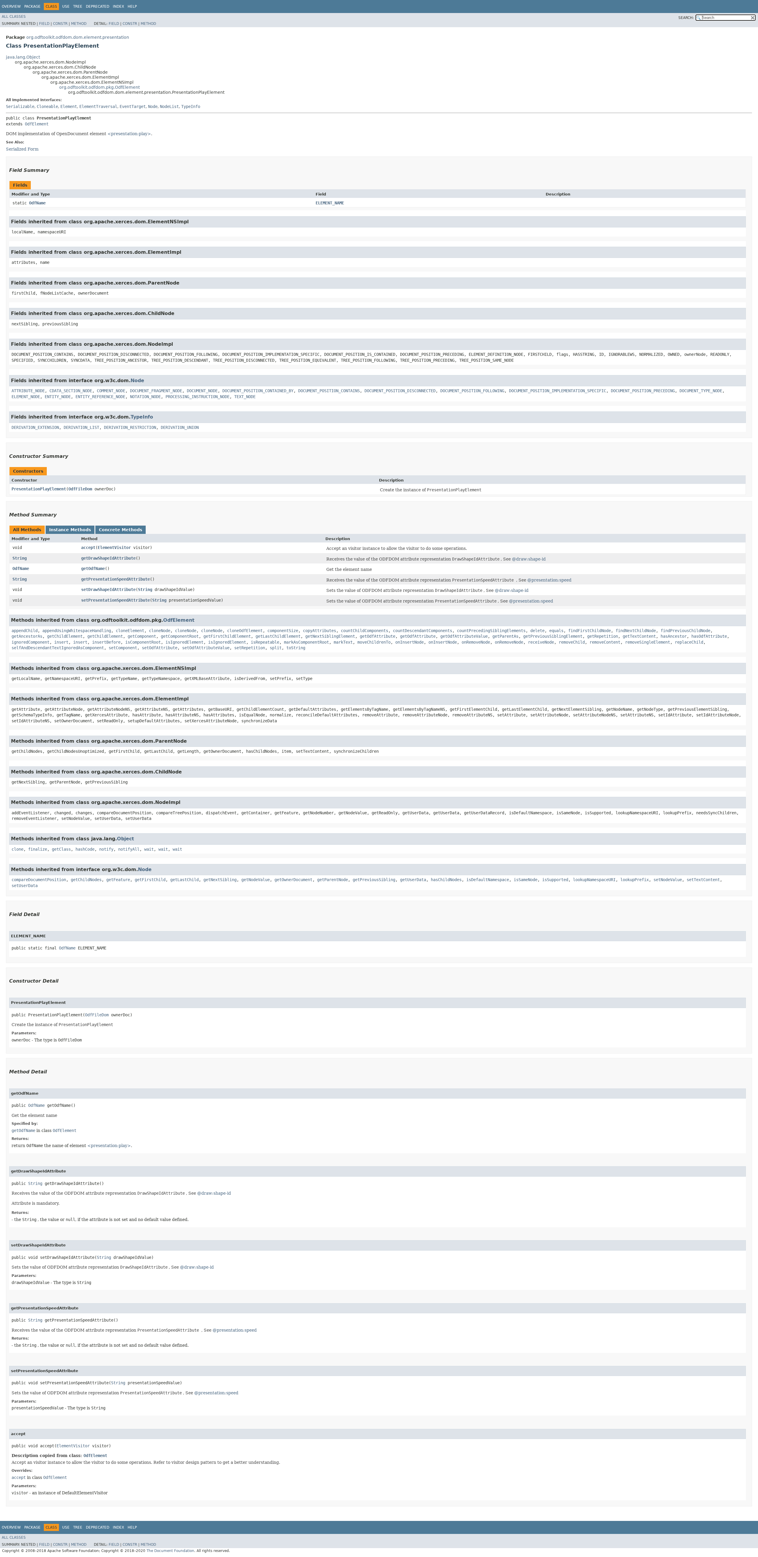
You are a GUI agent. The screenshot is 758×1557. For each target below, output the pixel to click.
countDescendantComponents (422, 630)
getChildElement (65, 636)
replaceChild (689, 642)
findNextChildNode (636, 630)
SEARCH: (686, 18)
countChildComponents (364, 630)
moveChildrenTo (374, 642)
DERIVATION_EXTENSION (35, 427)
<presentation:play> (129, 133)
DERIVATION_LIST (81, 427)
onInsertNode (409, 642)
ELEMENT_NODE (26, 396)
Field (44, 24)
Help (132, 6)
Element (68, 106)
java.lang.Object (23, 57)
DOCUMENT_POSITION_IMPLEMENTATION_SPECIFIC (557, 390)
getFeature (118, 879)
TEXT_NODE (245, 396)
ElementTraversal (98, 106)
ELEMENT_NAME (330, 203)
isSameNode (525, 879)
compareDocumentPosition (39, 879)
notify (106, 849)
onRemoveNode (476, 642)
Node (153, 106)
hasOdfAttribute (709, 636)
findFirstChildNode (589, 630)
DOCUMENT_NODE (202, 390)
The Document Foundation (170, 1551)
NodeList (169, 106)
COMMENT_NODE (111, 390)
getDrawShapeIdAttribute (108, 558)
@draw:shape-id (529, 559)
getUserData (413, 879)
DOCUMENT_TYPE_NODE (701, 390)
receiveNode (541, 642)
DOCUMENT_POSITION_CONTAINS (329, 390)
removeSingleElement (647, 642)
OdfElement (37, 124)
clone (17, 849)
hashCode (85, 849)
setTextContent (703, 879)
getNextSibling (220, 879)
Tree (77, 6)
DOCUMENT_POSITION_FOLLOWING (472, 390)
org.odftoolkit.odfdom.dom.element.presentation (77, 37)
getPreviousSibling (374, 879)
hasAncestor (674, 636)
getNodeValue (255, 879)
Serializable (20, 106)
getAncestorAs (27, 636)
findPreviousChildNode (685, 630)
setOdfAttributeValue (205, 647)
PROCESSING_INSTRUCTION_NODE (197, 396)
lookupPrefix (634, 879)
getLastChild (184, 879)
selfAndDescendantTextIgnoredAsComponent (58, 647)
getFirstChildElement (227, 636)
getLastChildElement (278, 636)
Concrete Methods (120, 529)
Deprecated (97, 6)
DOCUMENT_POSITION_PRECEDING (643, 390)
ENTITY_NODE (58, 396)
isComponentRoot (143, 642)
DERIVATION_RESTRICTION (130, 427)
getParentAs (505, 636)
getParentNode (332, 879)
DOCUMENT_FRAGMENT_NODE (156, 390)
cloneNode (159, 630)
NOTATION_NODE (145, 396)
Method (78, 24)
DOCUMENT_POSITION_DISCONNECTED (400, 390)
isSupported (555, 879)
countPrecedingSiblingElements (491, 630)
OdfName (37, 203)
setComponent (123, 647)
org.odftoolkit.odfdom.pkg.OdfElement (99, 87)
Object (125, 839)
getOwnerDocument (293, 879)
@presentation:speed (549, 580)
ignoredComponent (30, 642)
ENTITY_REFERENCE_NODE (100, 396)
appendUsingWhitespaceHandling (76, 630)
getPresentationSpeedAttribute (115, 579)
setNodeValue (667, 879)
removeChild (572, 642)
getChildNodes (86, 879)
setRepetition (249, 647)
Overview (11, 6)
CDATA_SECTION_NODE (70, 390)
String (19, 558)
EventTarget (133, 106)
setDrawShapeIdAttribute (108, 589)
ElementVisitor (114, 547)
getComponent (142, 636)
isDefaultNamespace (487, 879)
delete (537, 630)
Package (32, 6)
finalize (37, 849)
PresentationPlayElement (39, 489)
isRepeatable (265, 642)
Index (118, 6)
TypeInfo (190, 106)
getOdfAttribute (377, 636)
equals (556, 630)
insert (61, 642)
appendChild (25, 630)
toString (295, 647)
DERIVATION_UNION (180, 427)
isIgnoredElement (184, 642)
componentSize (282, 630)
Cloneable (47, 106)
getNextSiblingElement (330, 636)
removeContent (605, 642)
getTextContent (639, 636)
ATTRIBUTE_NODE (28, 390)
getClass (61, 849)
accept (88, 547)
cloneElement (130, 630)
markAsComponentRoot (306, 642)
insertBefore (106, 642)
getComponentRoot (180, 636)
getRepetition (602, 636)
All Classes (14, 16)
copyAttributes (319, 630)
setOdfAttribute (159, 647)
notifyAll (128, 849)
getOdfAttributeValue (464, 636)
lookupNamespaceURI (594, 879)
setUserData (25, 885)
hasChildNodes (446, 879)
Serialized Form (22, 149)
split (276, 647)
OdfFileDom (80, 489)
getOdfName (93, 568)
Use (66, 6)
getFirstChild (150, 879)
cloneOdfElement (245, 630)
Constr (60, 24)
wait (149, 849)
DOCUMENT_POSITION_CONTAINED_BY (257, 390)
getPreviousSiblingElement (552, 636)
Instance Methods (70, 529)
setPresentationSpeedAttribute (115, 600)
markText (343, 642)
